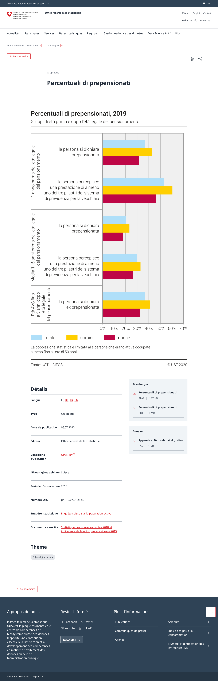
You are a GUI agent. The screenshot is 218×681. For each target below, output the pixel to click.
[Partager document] (200, 58)
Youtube (70, 628)
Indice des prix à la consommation (180, 633)
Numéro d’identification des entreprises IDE (186, 645)
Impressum (38, 676)
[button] (13, 33)
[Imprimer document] (192, 58)
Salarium (173, 622)
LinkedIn (87, 628)
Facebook (71, 622)
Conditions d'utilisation (18, 676)
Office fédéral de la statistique (63, 12)
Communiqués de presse (131, 631)
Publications (123, 622)
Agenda (120, 639)
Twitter (88, 622)
